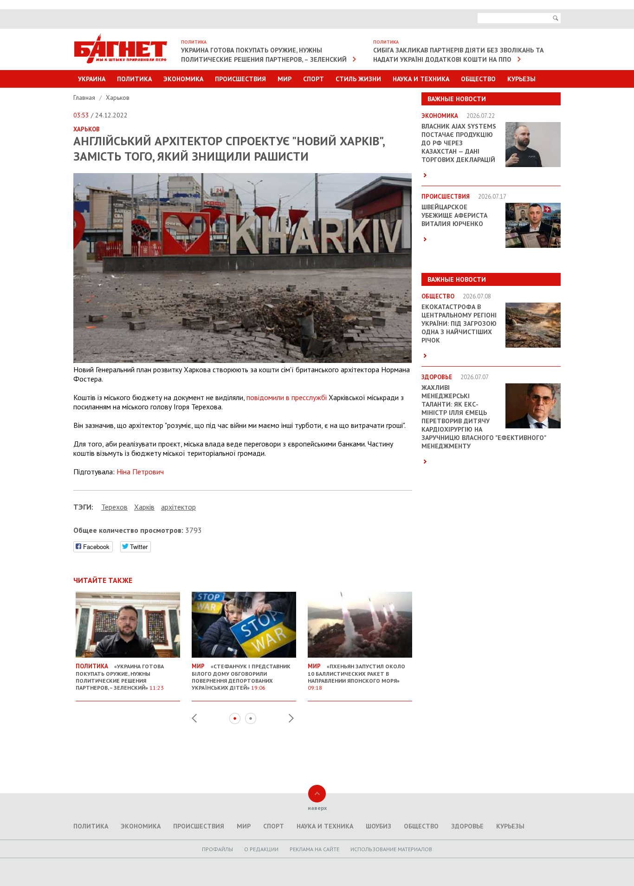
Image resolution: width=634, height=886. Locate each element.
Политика (134, 79)
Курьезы (521, 79)
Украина (91, 79)
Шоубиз (378, 826)
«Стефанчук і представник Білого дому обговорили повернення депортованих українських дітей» (241, 676)
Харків (144, 506)
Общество (478, 79)
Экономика (183, 79)
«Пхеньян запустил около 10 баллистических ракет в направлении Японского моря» (356, 676)
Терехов (114, 506)
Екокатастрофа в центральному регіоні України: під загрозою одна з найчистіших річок (459, 323)
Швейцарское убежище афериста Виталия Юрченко (454, 215)
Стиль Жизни (358, 79)
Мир (284, 79)
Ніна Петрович (140, 471)
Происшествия (240, 79)
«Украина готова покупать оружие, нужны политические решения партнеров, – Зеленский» (120, 676)
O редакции (261, 849)
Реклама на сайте (314, 849)
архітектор (178, 506)
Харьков (117, 97)
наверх (317, 807)
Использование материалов (391, 849)
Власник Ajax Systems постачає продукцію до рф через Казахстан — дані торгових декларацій (458, 143)
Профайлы (217, 849)
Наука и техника (421, 79)
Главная (85, 97)
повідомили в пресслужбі (286, 397)
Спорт (313, 79)
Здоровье (467, 826)
